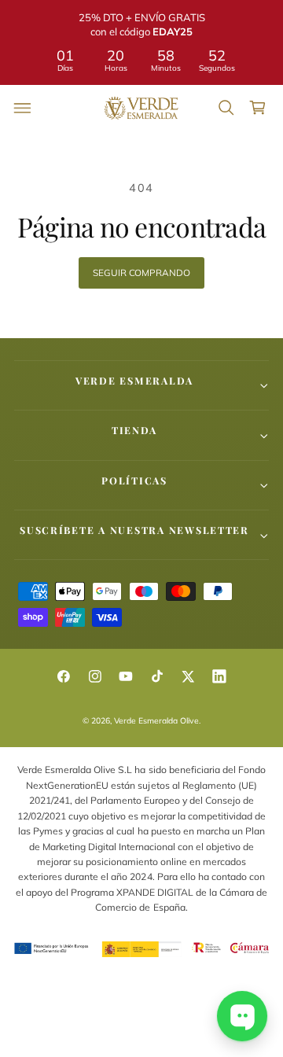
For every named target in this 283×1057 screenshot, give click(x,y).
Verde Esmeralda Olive (156, 721)
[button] (23, 107)
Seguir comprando (141, 272)
